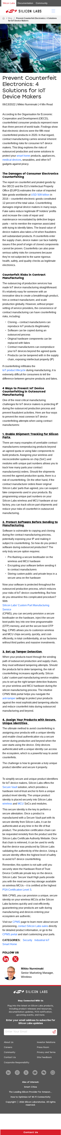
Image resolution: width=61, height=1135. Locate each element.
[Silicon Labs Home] (3, 18)
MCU (21, 803)
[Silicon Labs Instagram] (17, 1072)
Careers (8, 1047)
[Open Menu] (53, 10)
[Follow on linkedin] (5, 959)
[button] (30, 1132)
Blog (10, 18)
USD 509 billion (40, 194)
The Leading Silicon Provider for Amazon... (30, 1092)
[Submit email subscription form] (54, 1032)
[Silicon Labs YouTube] (35, 1072)
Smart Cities (30, 1087)
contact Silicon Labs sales (33, 926)
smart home (23, 155)
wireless (7, 803)
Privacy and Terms (46, 1052)
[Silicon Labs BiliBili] (52, 1072)
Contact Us (10, 1057)
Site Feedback (44, 1057)
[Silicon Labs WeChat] (43, 1072)
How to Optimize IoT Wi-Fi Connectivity (30, 1097)
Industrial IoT (41, 940)
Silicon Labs (9, 3)
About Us (8, 1042)
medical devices (11, 159)
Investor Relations (46, 1042)
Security (27, 940)
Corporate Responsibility (16, 1063)
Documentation (25, 3)
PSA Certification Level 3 (16, 889)
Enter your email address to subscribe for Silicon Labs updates (30, 1022)
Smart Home (9, 944)
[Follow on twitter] (15, 959)
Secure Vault (9, 787)
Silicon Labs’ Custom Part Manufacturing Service (25, 607)
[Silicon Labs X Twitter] (26, 1072)
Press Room (43, 1047)
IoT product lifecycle (14, 370)
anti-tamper (8, 698)
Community (41, 3)
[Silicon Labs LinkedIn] (8, 1072)
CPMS (16, 921)
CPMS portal (9, 934)
